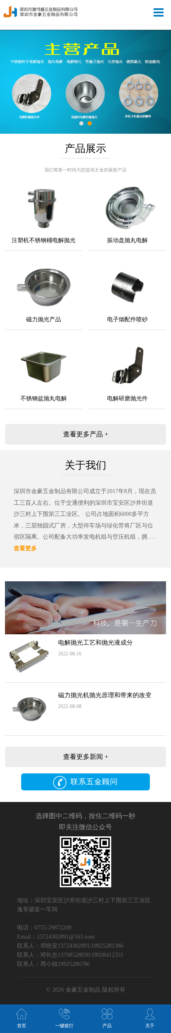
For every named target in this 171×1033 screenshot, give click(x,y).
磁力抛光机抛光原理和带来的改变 (104, 695)
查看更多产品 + (85, 434)
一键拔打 (64, 1025)
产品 (107, 1025)
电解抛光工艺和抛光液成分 (95, 642)
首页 (21, 1025)
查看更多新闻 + (85, 756)
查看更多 (25, 548)
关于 (149, 1025)
